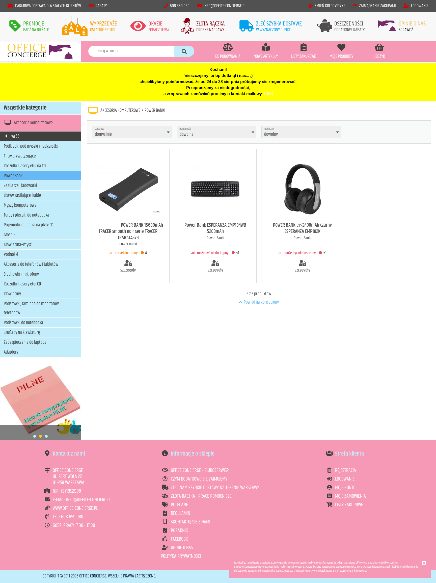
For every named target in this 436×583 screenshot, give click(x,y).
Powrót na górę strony (261, 302)
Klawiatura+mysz (18, 244)
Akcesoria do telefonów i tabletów (31, 264)
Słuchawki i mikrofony (21, 274)
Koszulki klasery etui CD (22, 284)
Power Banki (13, 175)
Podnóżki (11, 254)
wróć (15, 136)
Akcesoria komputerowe (33, 122)
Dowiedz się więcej (294, 570)
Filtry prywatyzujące (20, 156)
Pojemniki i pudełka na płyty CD (28, 225)
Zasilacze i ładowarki (20, 185)
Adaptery (11, 352)
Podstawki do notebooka (23, 322)
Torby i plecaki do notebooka (26, 215)
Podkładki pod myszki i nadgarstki (31, 146)
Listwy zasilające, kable (22, 195)
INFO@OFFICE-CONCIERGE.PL (224, 6)
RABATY (101, 6)
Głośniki (10, 234)
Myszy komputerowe (20, 205)
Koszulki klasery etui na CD (25, 166)
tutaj (268, 94)
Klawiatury (12, 294)
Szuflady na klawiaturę (22, 332)
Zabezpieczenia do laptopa (25, 342)
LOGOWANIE (419, 6)
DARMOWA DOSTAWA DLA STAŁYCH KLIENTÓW (48, 6)
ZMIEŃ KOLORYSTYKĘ (330, 6)
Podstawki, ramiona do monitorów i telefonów (32, 308)
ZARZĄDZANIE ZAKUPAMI (377, 6)
